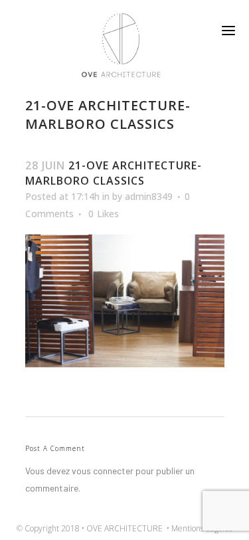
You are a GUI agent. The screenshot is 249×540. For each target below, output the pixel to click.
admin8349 (149, 196)
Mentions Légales (201, 528)
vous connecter (102, 470)
